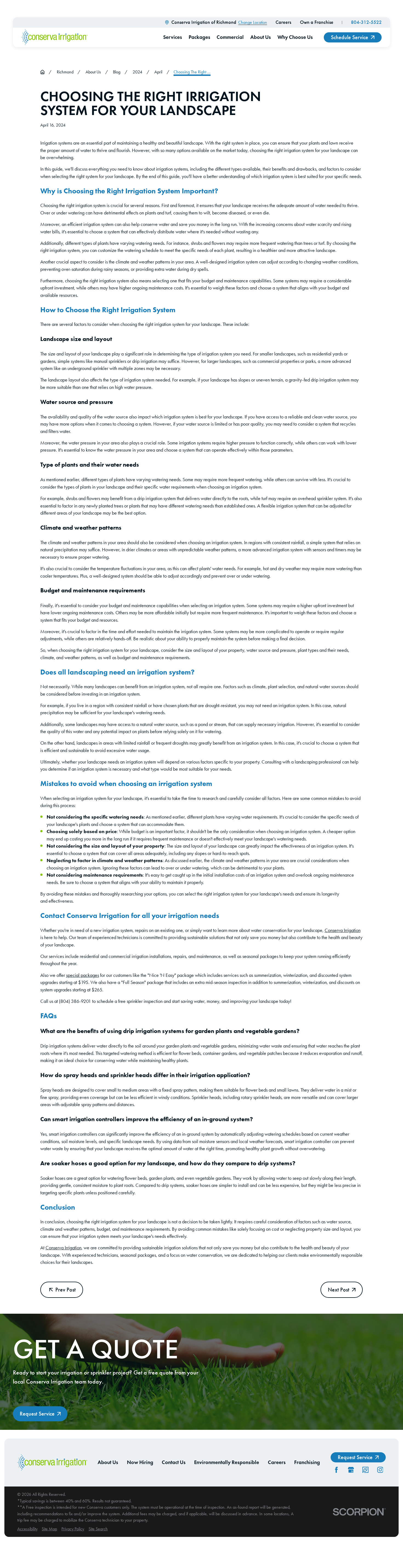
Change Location (252, 22)
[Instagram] (380, 1470)
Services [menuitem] (172, 37)
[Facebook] (336, 1470)
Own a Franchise (316, 22)
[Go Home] (42, 72)
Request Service (37, 1414)
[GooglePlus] (351, 1470)
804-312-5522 (366, 22)
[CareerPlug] (365, 1470)
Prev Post (65, 1290)
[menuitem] (27, 1529)
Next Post (338, 1290)
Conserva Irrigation (343, 930)
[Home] (54, 37)
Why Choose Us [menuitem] (295, 37)
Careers (283, 22)
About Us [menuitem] (260, 37)
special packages (82, 975)
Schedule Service (349, 37)
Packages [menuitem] (199, 37)
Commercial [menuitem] (230, 37)
